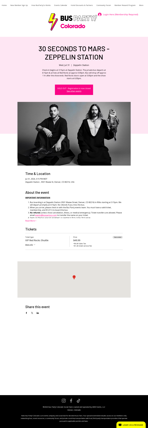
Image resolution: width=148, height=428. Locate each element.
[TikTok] (78, 400)
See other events (74, 91)
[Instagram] (63, 400)
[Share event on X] (32, 313)
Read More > (30, 220)
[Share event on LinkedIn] (38, 313)
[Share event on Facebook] (26, 313)
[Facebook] (71, 400)
